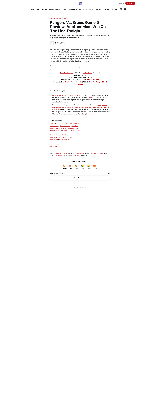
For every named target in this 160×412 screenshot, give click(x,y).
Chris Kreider (54, 126)
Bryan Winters (59, 42)
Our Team (115, 9)
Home (32, 9)
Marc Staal (80, 153)
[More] (129, 9)
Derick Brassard (65, 126)
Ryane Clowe (59, 155)
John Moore (54, 139)
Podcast (64, 9)
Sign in (121, 3)
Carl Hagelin (54, 123)
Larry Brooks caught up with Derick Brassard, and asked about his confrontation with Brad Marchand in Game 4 (80, 107)
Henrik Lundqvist (55, 144)
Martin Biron (54, 146)
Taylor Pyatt (54, 128)
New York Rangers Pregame (58, 18)
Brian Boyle (62, 128)
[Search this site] (25, 3)
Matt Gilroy (76, 155)
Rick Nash (75, 126)
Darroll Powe (98, 153)
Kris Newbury (64, 130)
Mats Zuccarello (73, 128)
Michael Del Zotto (55, 137)
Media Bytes (73, 9)
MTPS (91, 9)
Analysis (44, 9)
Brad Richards (92, 97)
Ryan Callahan (74, 123)
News (37, 9)
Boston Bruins (87, 73)
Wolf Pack (106, 9)
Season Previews (54, 9)
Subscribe (130, 3)
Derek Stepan (63, 123)
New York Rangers (66, 73)
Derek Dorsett (75, 130)
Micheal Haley (54, 130)
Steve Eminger (67, 137)
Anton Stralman (62, 153)
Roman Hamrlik (64, 139)
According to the (58, 95)
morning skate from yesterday (73, 95)
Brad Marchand (91, 114)
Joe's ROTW (83, 9)
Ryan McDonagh (55, 135)
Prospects (98, 9)
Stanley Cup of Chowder (73, 82)
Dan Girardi (65, 135)
